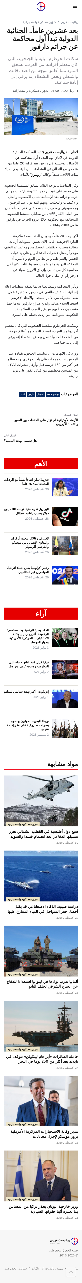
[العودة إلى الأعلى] (71, 1272)
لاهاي (22, 394)
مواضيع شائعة (53, 394)
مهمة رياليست (54, 1268)
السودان (40, 394)
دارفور (31, 394)
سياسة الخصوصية (15, 1268)
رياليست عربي (69, 22)
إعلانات (35, 1268)
